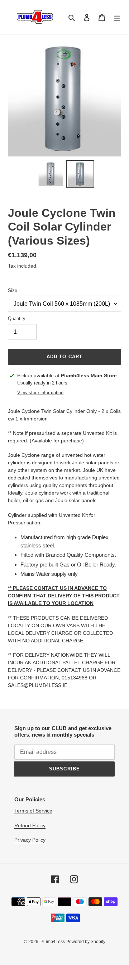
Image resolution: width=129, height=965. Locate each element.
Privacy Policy (30, 840)
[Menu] (116, 17)
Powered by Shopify (85, 941)
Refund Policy (30, 825)
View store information (40, 392)
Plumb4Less (52, 941)
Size (12, 290)
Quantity (16, 318)
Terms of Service (33, 811)
